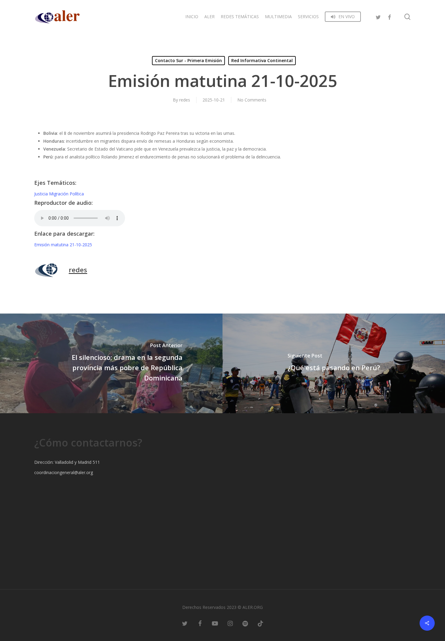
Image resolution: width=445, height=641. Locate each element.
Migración (59, 194)
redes (184, 100)
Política (77, 194)
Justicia (41, 194)
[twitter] (378, 16)
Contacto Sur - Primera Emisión (188, 60)
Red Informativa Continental (262, 60)
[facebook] (389, 16)
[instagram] (230, 622)
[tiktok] (260, 622)
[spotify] (245, 622)
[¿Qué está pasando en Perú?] (333, 363)
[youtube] (214, 622)
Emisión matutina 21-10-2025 (63, 244)
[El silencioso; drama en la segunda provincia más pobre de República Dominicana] (111, 363)
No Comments (251, 100)
